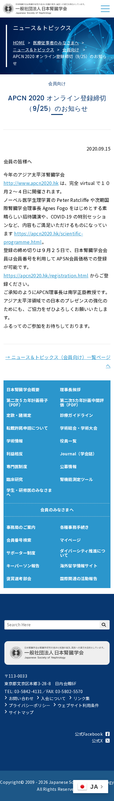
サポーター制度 (20, 553)
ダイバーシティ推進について (82, 553)
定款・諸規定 (18, 415)
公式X (97, 741)
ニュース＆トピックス (33, 50)
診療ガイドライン (76, 415)
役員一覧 (68, 441)
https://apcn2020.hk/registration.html (46, 275)
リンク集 (81, 698)
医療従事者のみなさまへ (56, 43)
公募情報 (68, 466)
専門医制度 (16, 466)
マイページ (70, 540)
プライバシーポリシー (29, 705)
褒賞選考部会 (18, 578)
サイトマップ (21, 712)
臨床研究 (14, 479)
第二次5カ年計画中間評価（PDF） (82, 402)
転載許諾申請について (27, 428)
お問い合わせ (21, 698)
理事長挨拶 (70, 389)
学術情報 (14, 441)
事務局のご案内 (20, 527)
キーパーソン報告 (23, 566)
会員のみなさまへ (57, 510)
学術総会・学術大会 (78, 428)
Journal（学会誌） (78, 454)
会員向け (70, 50)
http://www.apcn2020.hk (31, 182)
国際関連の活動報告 (78, 578)
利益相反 (14, 454)
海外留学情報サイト (78, 566)
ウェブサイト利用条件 (78, 705)
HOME (19, 43)
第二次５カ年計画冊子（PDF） (27, 402)
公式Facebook (89, 734)
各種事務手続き (74, 527)
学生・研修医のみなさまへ (29, 492)
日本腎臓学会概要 (23, 389)
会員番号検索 (18, 540)
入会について (53, 698)
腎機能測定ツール (76, 479)
